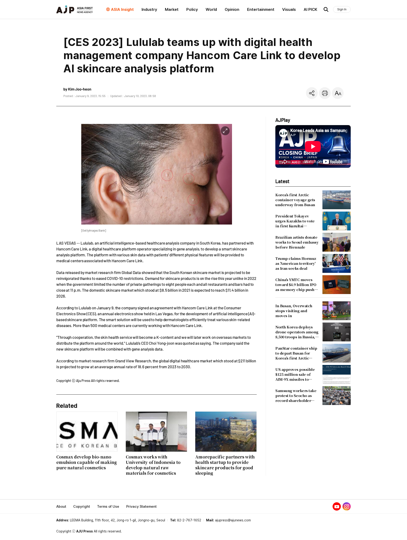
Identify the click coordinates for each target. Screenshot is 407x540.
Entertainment (260, 9)
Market (172, 9)
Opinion (232, 9)
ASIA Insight (122, 9)
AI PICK (310, 9)
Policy (192, 9)
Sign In (341, 9)
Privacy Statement (141, 506)
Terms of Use (108, 506)
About (61, 506)
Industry (149, 9)
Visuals (289, 9)
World (211, 9)
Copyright (81, 506)
